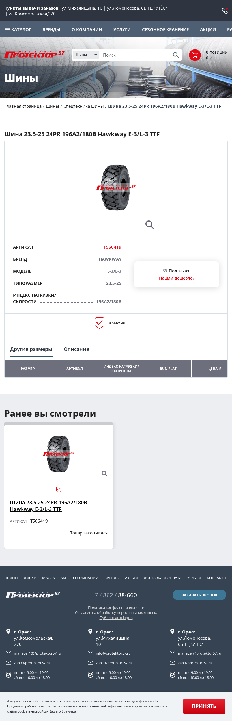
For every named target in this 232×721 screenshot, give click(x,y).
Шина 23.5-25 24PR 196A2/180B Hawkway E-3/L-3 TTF (164, 106)
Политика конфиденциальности (116, 607)
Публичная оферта (116, 617)
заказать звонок (200, 594)
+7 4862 (114, 595)
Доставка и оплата (162, 577)
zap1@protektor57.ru (114, 662)
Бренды (111, 577)
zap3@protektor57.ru (32, 662)
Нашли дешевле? (176, 278)
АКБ (64, 577)
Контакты (216, 577)
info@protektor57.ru (113, 653)
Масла (48, 577)
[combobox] (86, 55)
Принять (204, 706)
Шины (52, 106)
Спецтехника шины (83, 106)
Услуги (194, 577)
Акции (131, 577)
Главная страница (23, 106)
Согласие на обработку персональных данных (116, 612)
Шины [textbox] (81, 55)
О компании (85, 577)
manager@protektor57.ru (199, 653)
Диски (30, 577)
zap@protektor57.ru (195, 662)
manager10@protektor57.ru (37, 653)
